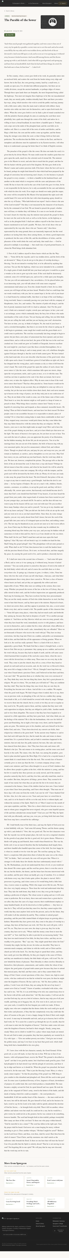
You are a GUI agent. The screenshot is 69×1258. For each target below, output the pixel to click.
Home (37, 1221)
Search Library (40, 1223)
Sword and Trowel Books (60, 1226)
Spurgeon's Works (19, 3)
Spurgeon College (58, 1223)
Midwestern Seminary (59, 1221)
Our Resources (34, 3)
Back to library (10, 11)
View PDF (10, 35)
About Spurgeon (47, 3)
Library (56, 3)
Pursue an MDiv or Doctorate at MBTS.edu (15, 1234)
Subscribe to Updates (61, 1230)
